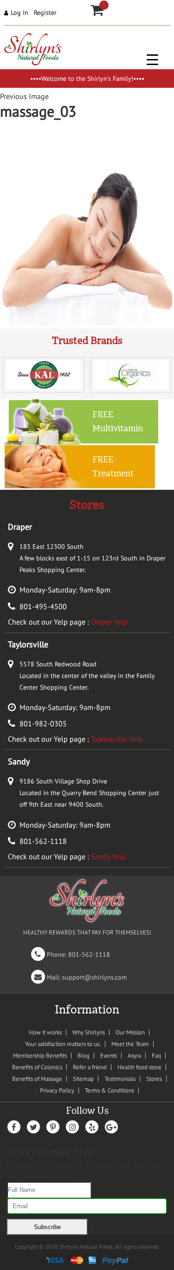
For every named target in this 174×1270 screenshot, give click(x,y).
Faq (156, 1056)
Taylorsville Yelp (117, 739)
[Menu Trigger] (152, 59)
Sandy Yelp (108, 856)
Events (108, 1056)
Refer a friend (90, 1067)
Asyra (134, 1056)
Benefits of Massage (37, 1079)
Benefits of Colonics (37, 1067)
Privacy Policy (57, 1090)
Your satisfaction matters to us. (63, 1044)
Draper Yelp (109, 621)
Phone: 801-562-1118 (72, 954)
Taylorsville (28, 644)
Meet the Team (130, 1044)
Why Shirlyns (88, 1032)
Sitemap (83, 1079)
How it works (45, 1032)
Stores (154, 1079)
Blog (83, 1056)
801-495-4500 (43, 606)
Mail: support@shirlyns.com (80, 977)
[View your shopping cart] (104, 5)
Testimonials (119, 1079)
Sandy (19, 761)
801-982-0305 (43, 723)
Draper (20, 526)
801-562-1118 (43, 841)
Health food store (139, 1067)
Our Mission (130, 1032)
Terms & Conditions (109, 1090)
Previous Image (24, 96)
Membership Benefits (40, 1056)
